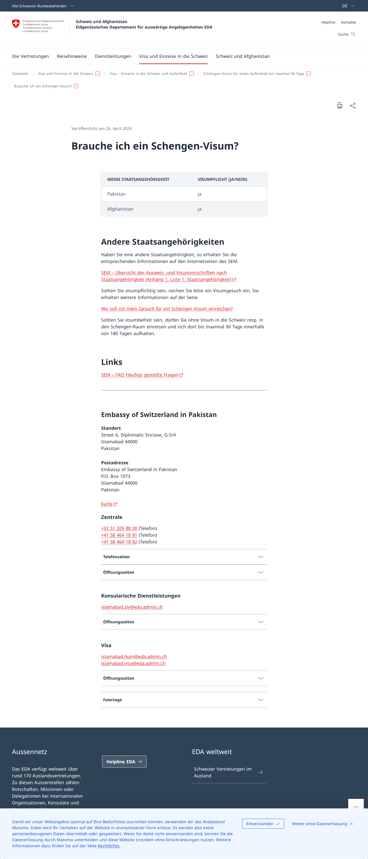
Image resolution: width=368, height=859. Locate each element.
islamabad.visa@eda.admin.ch (133, 663)
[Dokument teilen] (352, 105)
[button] (72, 56)
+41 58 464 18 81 (119, 535)
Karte (106, 504)
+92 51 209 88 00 (119, 528)
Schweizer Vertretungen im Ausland (223, 772)
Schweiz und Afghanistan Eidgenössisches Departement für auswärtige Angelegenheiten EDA (144, 24)
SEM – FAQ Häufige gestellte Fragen (139, 375)
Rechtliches (108, 845)
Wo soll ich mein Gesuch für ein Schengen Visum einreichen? (167, 309)
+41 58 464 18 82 (119, 542)
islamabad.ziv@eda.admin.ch (132, 607)
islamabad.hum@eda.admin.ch (134, 656)
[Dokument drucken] (339, 105)
